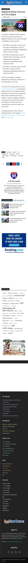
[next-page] (5, 226)
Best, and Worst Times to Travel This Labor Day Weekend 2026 (17, 205)
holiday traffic (5, 303)
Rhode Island (5, 320)
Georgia (17, 300)
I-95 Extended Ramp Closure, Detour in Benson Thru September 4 (18, 220)
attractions (4, 293)
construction (9, 152)
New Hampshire (12, 313)
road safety (20, 155)
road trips (5, 323)
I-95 (19, 152)
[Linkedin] (18, 163)
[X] (11, 163)
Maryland (20, 310)
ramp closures (13, 155)
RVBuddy (10, 323)
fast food (21, 298)
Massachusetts (5, 313)
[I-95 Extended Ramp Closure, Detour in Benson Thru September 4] (5, 220)
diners (16, 298)
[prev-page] (2, 226)
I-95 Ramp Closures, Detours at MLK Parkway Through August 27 (18, 213)
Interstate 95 (5, 154)
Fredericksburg (11, 300)
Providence (19, 315)
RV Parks (15, 323)
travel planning (18, 328)
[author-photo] (14, 179)
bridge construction (13, 293)
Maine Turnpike (5, 155)
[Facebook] (7, 163)
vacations (4, 333)
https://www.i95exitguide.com (14, 183)
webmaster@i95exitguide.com (14, 541)
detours (15, 152)
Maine (18, 154)
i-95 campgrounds (6, 305)
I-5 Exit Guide (10, 115)
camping (4, 295)
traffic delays (7, 328)
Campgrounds (22, 293)
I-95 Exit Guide (6, 17)
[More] (21, 163)
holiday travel (14, 303)
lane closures (12, 154)
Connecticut (10, 295)
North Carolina (20, 313)
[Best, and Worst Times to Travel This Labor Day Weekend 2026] (5, 206)
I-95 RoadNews (9, 6)
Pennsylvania (6, 315)
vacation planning (18, 330)
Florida (4, 300)
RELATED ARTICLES (7, 200)
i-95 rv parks (13, 305)
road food (12, 320)
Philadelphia (13, 315)
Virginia (10, 333)
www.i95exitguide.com (9, 89)
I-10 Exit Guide (19, 115)
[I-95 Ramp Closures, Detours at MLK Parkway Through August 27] (5, 213)
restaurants (16, 318)
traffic (3, 157)
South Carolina (5, 325)
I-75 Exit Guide (9, 117)
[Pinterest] (14, 163)
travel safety (5, 330)
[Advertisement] (14, 135)
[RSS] (15, 552)
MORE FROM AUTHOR (19, 200)
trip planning (11, 330)
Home (2, 6)
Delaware (5, 298)
